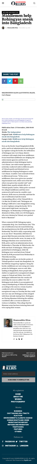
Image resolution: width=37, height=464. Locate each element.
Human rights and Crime (18, 420)
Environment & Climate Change (18, 418)
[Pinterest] (15, 81)
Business (18, 411)
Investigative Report (18, 422)
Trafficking (18, 427)
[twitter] (21, 338)
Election (18, 416)
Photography (18, 402)
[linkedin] (16, 338)
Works (18, 399)
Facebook (10, 441)
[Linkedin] (17, 445)
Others (18, 431)
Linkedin (24, 446)
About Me (18, 397)
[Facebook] (4, 81)
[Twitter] (10, 81)
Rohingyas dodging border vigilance (29, 355)
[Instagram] (2, 445)
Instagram (10, 446)
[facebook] (14, 338)
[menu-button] (3, 3)
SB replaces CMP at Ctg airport (9, 355)
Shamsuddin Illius (12, 27)
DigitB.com (27, 460)
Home (18, 394)
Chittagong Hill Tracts (18, 413)
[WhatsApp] (20, 81)
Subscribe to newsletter (18, 380)
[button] (34, 3)
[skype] (19, 338)
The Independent (14, 132)
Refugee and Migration (10, 12)
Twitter (23, 441)
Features (18, 429)
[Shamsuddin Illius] (3, 27)
